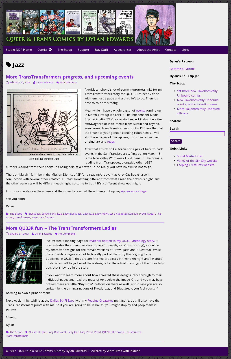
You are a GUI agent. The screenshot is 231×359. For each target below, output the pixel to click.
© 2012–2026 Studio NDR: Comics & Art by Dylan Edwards (46, 351)
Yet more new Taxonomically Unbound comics (197, 94)
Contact (170, 50)
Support (83, 50)
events (140, 111)
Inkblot (135, 351)
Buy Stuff (101, 50)
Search (174, 129)
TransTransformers (43, 218)
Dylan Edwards (45, 83)
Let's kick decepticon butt (123, 214)
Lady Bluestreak (72, 214)
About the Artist (148, 50)
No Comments (68, 83)
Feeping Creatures (100, 301)
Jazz (59, 214)
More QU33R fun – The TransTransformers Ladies (61, 229)
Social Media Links (189, 156)
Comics (42, 50)
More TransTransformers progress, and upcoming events (70, 77)
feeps (111, 142)
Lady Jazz (88, 214)
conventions (49, 214)
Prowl (142, 214)
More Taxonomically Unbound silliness (198, 111)
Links (185, 50)
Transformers (22, 218)
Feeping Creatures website (195, 165)
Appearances (123, 50)
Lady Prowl (101, 214)
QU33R (151, 214)
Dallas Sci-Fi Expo (62, 301)
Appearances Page (134, 191)
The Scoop (64, 50)
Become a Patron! (182, 69)
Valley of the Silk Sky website (197, 161)
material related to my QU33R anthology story (121, 241)
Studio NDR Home (19, 50)
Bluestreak (34, 214)
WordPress (114, 351)
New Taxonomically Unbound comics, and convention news (198, 103)
